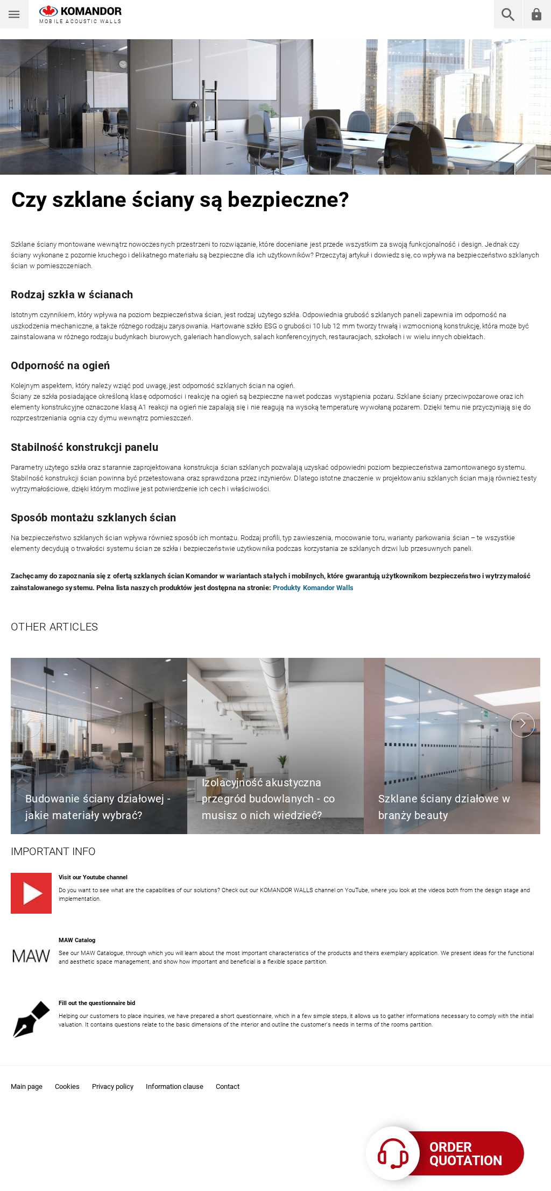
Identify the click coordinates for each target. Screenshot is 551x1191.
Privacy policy (112, 1086)
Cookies (67, 1086)
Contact (227, 1086)
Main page (27, 1086)
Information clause (174, 1086)
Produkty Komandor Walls (313, 587)
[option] (99, 746)
